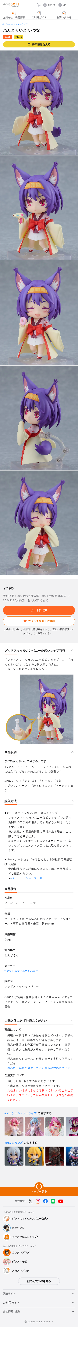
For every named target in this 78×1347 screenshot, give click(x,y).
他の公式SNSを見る (39, 1281)
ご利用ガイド (11, 1302)
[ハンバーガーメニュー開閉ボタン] (72, 5)
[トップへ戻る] (39, 1186)
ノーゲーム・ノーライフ (16, 24)
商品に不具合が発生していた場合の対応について (38, 1068)
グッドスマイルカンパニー (22, 970)
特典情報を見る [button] (41, 44)
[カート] (39, 5)
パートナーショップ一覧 (27, 878)
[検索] (33, 5)
